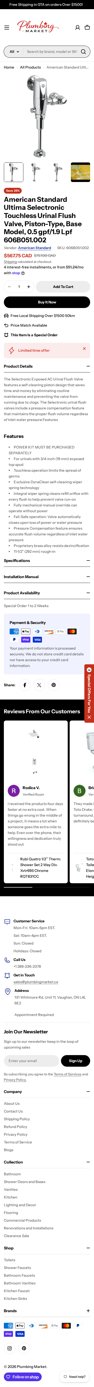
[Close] (84, 348)
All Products (30, 67)
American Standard (34, 247)
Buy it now (47, 302)
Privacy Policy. (15, 1080)
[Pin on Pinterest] (54, 685)
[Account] (78, 27)
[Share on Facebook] (25, 685)
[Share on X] (39, 685)
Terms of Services (67, 1074)
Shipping (10, 262)
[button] (89, 693)
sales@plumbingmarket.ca (35, 982)
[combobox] (47, 51)
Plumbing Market (31, 1366)
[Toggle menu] (7, 27)
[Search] (83, 52)
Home (9, 67)
